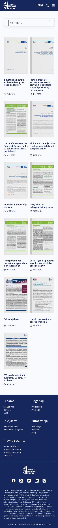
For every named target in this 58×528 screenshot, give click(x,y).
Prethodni (35, 410)
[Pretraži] (47, 5)
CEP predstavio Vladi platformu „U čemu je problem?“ (15, 378)
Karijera (7, 410)
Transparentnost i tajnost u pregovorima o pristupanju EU (15, 263)
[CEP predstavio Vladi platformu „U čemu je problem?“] (16, 350)
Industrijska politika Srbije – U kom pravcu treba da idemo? (15, 82)
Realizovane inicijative (13, 429)
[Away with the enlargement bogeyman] (42, 180)
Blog (33, 433)
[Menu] (53, 5)
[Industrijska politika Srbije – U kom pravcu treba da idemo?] (16, 55)
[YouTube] (29, 481)
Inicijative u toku (11, 427)
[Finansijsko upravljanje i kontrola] (16, 180)
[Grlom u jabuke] (16, 295)
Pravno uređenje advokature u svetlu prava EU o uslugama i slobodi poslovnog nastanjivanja (41, 85)
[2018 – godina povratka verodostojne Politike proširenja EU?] (42, 236)
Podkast (35, 429)
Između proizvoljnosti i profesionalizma (41, 320)
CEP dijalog (11, 39)
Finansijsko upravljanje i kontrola (16, 206)
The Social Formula (43, 524)
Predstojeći (36, 407)
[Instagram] (44, 481)
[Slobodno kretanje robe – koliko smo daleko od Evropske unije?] (42, 119)
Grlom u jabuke (11, 319)
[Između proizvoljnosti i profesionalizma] (42, 295)
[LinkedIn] (37, 481)
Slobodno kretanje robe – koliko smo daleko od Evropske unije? (42, 146)
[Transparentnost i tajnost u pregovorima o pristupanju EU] (16, 236)
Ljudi (6, 413)
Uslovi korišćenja (11, 446)
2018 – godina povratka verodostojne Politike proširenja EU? (42, 263)
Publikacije (36, 427)
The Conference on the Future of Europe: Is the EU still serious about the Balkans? (16, 147)
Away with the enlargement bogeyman (42, 206)
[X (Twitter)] (21, 481)
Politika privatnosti (12, 449)
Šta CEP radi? (9, 407)
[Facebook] (13, 481)
